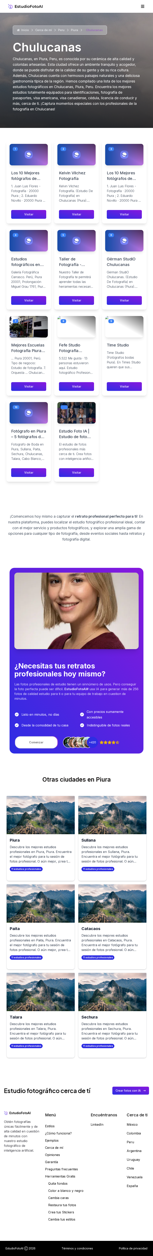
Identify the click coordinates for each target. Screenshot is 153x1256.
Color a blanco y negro (65, 1191)
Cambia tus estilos (61, 1219)
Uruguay (133, 1160)
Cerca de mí (43, 30)
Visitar (28, 214)
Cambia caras (58, 1198)
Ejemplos (52, 1140)
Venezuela (134, 1177)
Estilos (50, 1126)
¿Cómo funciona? (58, 1133)
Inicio (25, 30)
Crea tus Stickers (61, 1212)
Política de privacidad (133, 1248)
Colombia (134, 1133)
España (132, 1186)
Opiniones (52, 1155)
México (132, 1124)
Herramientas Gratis (60, 1176)
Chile (130, 1168)
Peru (61, 30)
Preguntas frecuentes (61, 1169)
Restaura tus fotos (62, 1205)
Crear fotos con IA (128, 1090)
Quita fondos (58, 1183)
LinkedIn (97, 1124)
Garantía (51, 1162)
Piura (74, 30)
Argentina (134, 1151)
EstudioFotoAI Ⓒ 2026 (20, 1248)
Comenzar (36, 742)
